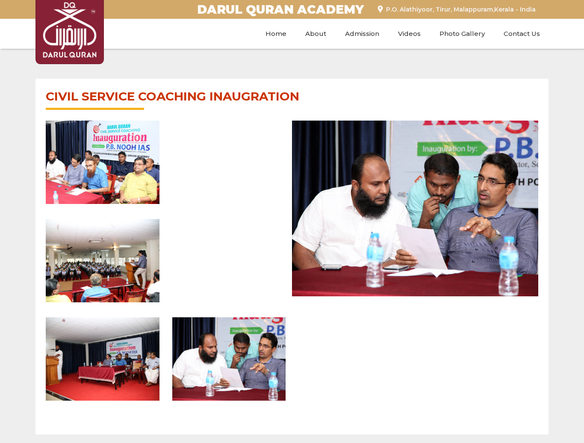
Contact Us (522, 34)
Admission (362, 34)
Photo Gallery (462, 34)
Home (275, 34)
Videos (409, 34)
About (315, 34)
